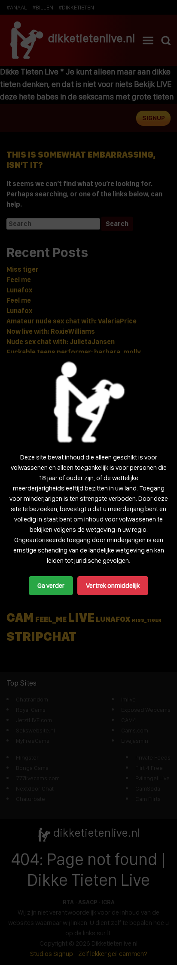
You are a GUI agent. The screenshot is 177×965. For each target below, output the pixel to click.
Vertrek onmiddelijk (113, 585)
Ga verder (50, 585)
